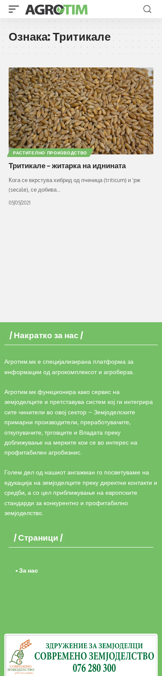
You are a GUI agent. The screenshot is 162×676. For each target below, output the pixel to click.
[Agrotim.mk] (56, 9)
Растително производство (50, 152)
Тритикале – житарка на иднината (67, 165)
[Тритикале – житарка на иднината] (81, 110)
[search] (147, 9)
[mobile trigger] (16, 9)
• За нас (27, 570)
